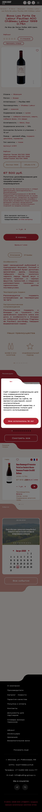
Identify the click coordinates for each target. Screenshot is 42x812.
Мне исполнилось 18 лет (21, 421)
